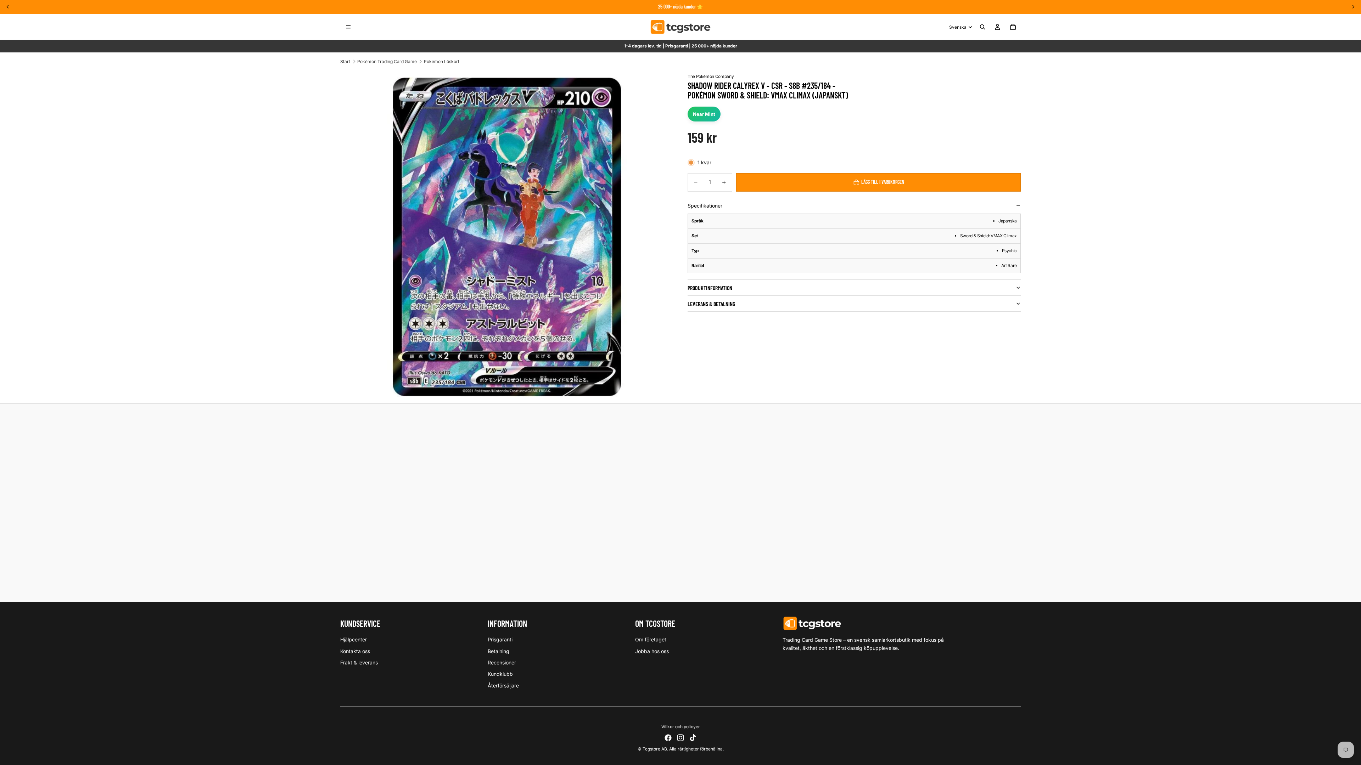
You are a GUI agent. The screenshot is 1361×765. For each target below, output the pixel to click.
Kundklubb (500, 674)
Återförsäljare (503, 685)
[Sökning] (982, 27)
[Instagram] (680, 737)
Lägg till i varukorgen (882, 182)
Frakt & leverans (359, 662)
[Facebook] (668, 737)
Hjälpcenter (353, 639)
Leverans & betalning (711, 303)
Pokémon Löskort (441, 61)
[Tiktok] (693, 737)
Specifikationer (705, 206)
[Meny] (348, 27)
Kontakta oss (355, 651)
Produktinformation (710, 287)
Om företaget (650, 639)
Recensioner (502, 662)
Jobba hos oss (652, 651)
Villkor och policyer (680, 726)
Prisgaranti (500, 639)
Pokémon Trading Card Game (387, 61)
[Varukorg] (1013, 27)
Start (345, 61)
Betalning (498, 651)
